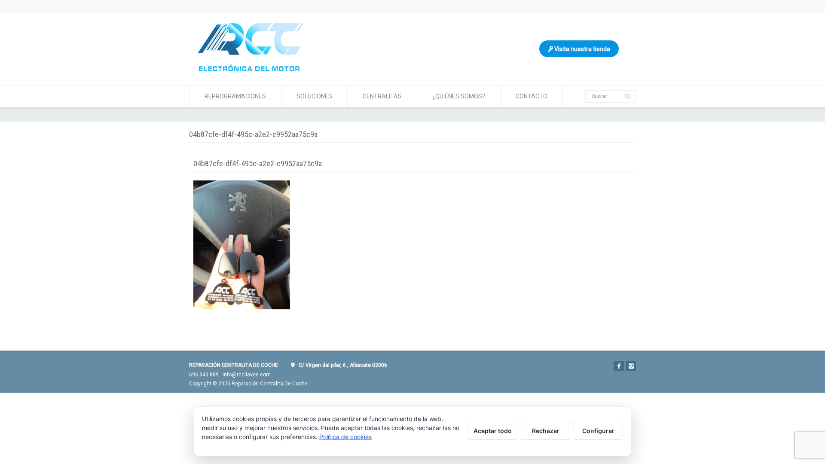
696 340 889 (204, 375)
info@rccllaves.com (247, 375)
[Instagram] (631, 366)
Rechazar (545, 430)
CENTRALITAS (382, 96)
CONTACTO (531, 96)
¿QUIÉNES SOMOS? (458, 96)
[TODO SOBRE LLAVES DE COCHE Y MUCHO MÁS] (250, 69)
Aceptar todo (493, 430)
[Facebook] (619, 366)
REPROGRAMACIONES (235, 96)
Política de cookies (345, 436)
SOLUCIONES (314, 96)
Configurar (598, 430)
